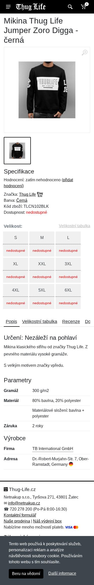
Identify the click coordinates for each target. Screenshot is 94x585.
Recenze (71, 321)
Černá (21, 200)
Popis (11, 321)
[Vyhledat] (69, 7)
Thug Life (27, 194)
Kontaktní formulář (20, 515)
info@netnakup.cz (24, 503)
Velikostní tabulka (74, 226)
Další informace (62, 573)
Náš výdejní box (47, 521)
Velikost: (13, 226)
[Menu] (8, 6)
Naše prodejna (17, 521)
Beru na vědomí (26, 574)
